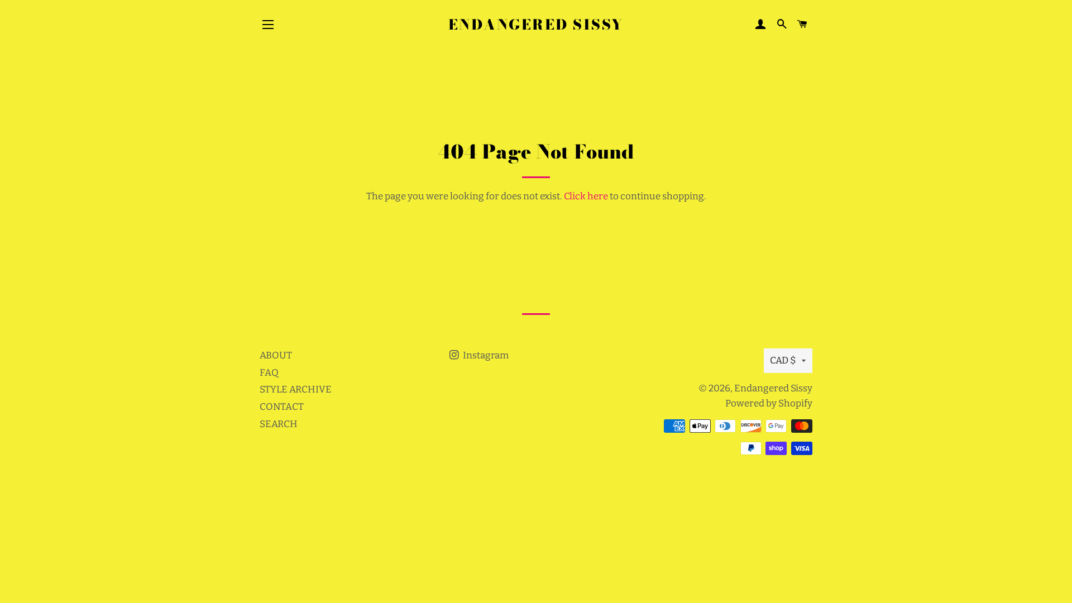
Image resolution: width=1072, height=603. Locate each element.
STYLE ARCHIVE (296, 389)
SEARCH (279, 424)
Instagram (485, 355)
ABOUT (276, 355)
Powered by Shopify (768, 403)
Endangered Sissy (536, 25)
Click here (586, 196)
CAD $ (783, 360)
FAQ (269, 373)
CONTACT (282, 407)
